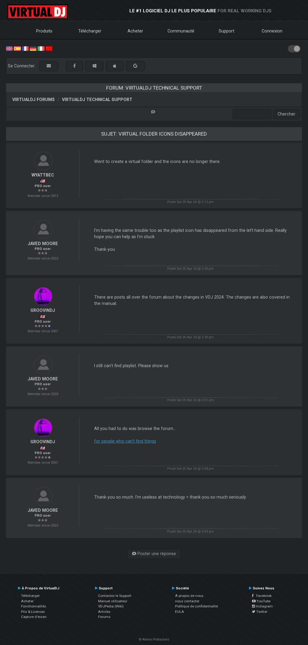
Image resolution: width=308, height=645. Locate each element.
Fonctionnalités (33, 606)
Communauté (181, 31)
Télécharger (89, 31)
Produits (44, 31)
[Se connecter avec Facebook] (74, 66)
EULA (179, 612)
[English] (9, 48)
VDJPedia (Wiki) (111, 606)
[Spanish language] (17, 48)
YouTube (263, 601)
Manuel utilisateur (112, 601)
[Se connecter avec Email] (48, 66)
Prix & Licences (33, 612)
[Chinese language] (49, 48)
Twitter (261, 612)
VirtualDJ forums (33, 99)
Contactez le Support (114, 596)
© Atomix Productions (154, 639)
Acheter (135, 31)
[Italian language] (41, 48)
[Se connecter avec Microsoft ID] (94, 66)
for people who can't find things (125, 441)
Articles (104, 612)
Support (226, 31)
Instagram (264, 606)
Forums (104, 617)
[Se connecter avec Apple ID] (115, 66)
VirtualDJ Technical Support (97, 99)
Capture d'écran (34, 617)
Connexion (272, 31)
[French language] (25, 48)
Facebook (263, 596)
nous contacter (187, 601)
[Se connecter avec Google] (135, 66)
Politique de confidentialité (196, 606)
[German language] (33, 48)
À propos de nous (189, 596)
